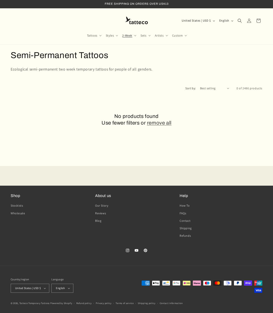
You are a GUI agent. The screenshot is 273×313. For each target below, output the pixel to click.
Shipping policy (146, 303)
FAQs (183, 213)
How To (185, 205)
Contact (185, 221)
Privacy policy (104, 303)
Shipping (186, 228)
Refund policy (83, 303)
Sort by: (190, 88)
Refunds (185, 236)
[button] (93, 35)
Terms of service (125, 303)
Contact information (171, 303)
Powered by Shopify (61, 303)
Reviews (100, 213)
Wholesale (18, 213)
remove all (159, 123)
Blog (98, 221)
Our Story (101, 205)
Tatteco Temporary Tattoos (34, 303)
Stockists (17, 205)
